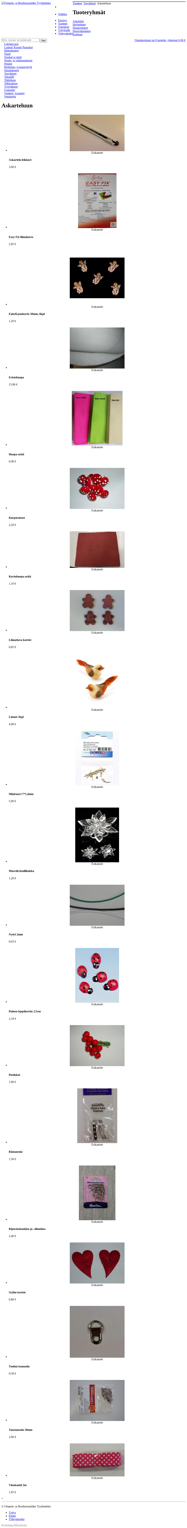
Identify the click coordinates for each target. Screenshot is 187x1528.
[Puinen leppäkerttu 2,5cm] (97, 1001)
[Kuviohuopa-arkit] (97, 566)
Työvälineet (11, 86)
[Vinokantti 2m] (97, 1475)
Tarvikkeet (89, 3)
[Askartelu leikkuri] (97, 150)
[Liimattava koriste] (97, 630)
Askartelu (78, 21)
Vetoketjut (10, 96)
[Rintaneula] (97, 1142)
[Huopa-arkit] (97, 444)
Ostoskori (63, 26)
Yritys (12, 1512)
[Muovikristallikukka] (97, 861)
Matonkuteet (11, 50)
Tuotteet (62, 23)
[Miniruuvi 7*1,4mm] (97, 784)
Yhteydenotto (16, 1519)
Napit (7, 53)
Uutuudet (9, 90)
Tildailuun (10, 80)
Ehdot (12, 1515)
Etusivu (62, 20)
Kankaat (77, 34)
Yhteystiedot (65, 33)
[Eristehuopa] (97, 367)
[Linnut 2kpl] (97, 707)
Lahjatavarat (11, 44)
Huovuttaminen (82, 31)
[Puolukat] (97, 1065)
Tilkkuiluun (11, 83)
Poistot (8, 63)
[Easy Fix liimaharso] (97, 227)
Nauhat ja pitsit (13, 57)
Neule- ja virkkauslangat (18, 60)
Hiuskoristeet (80, 27)
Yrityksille (64, 30)
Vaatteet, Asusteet (14, 93)
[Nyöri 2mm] (97, 924)
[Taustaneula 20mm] (97, 1420)
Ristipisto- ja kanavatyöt (18, 67)
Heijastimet (79, 24)
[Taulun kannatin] (97, 1356)
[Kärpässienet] (97, 507)
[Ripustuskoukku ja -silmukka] (97, 1219)
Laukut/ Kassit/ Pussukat (18, 47)
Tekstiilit (9, 76)
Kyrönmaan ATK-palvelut (14, 1525)
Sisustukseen (11, 70)
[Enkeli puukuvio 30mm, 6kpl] (97, 304)
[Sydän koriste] (97, 1282)
